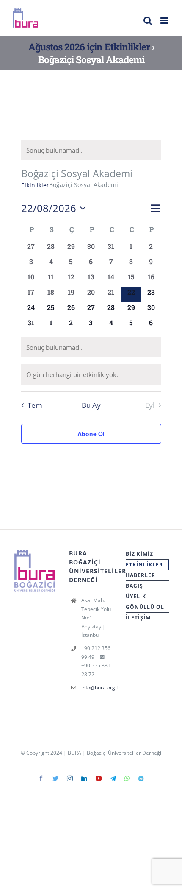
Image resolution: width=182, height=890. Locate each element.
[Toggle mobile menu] (164, 20)
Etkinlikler (35, 185)
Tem (35, 405)
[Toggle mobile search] (147, 20)
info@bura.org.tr (97, 687)
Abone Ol (91, 434)
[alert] (91, 150)
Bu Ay (91, 405)
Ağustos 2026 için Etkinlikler (89, 46)
